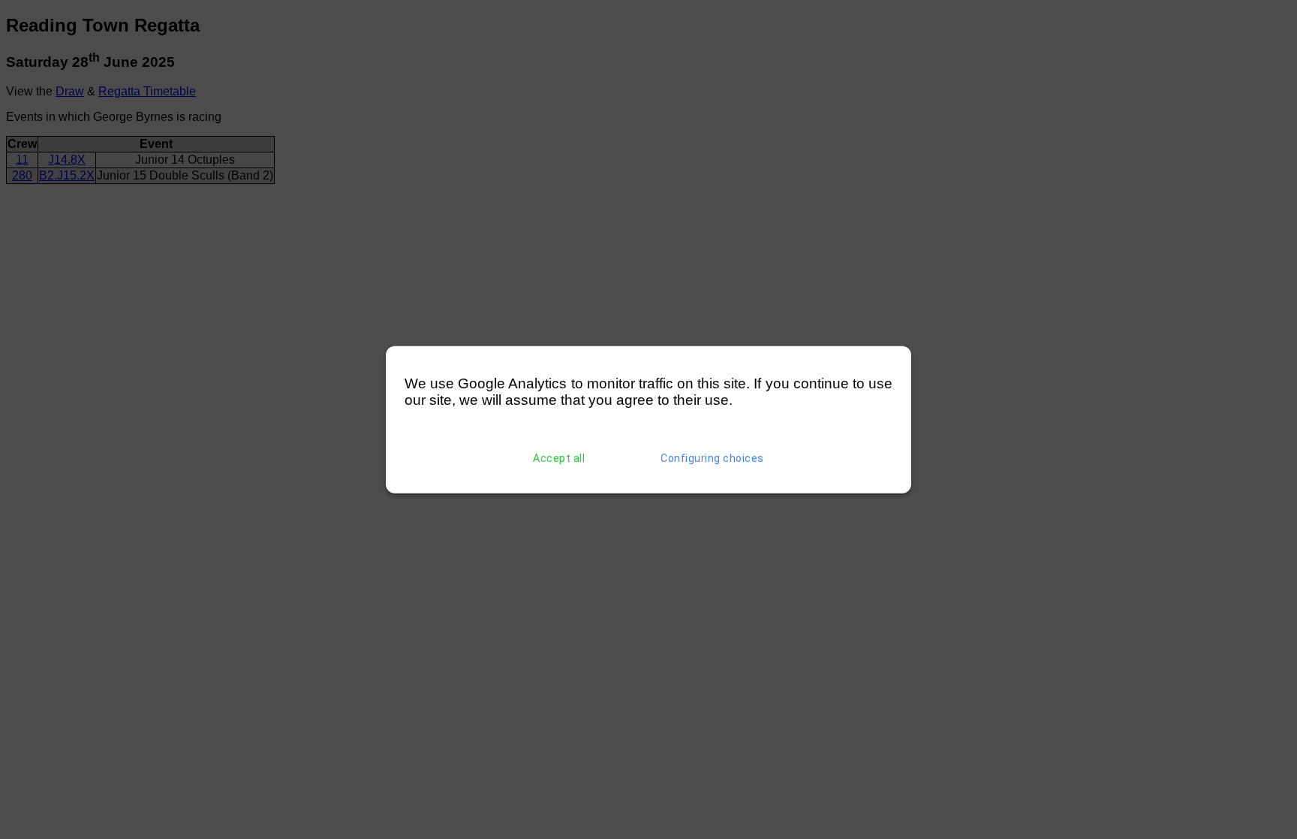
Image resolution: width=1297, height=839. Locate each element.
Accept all (559, 458)
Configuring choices (712, 458)
